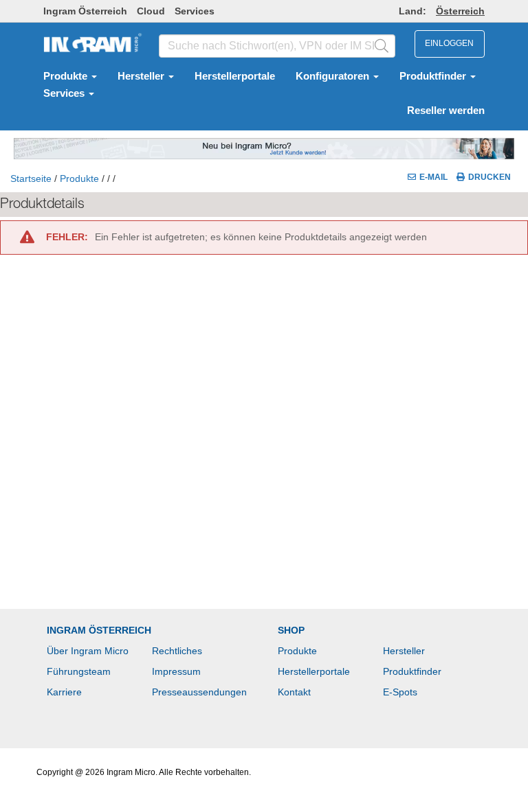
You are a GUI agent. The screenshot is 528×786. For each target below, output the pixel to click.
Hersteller (142, 76)
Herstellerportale (235, 76)
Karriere (64, 691)
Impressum (176, 671)
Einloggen (449, 43)
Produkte (66, 76)
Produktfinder (434, 76)
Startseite (31, 178)
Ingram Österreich (85, 10)
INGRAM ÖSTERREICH (99, 630)
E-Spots (400, 691)
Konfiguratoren (334, 76)
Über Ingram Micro (88, 650)
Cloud (151, 10)
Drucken (489, 177)
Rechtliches (177, 650)
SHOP (291, 630)
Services (194, 10)
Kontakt (294, 691)
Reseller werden (446, 110)
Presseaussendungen (199, 691)
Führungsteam (79, 671)
